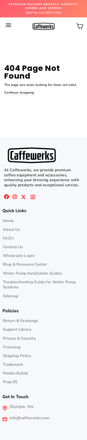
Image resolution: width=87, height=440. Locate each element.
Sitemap (10, 296)
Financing (12, 347)
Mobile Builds (15, 373)
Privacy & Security (19, 338)
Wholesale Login (19, 255)
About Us (11, 229)
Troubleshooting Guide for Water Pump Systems (39, 284)
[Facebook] (6, 197)
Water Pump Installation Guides (32, 273)
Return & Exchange (20, 320)
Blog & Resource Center (25, 264)
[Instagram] (15, 197)
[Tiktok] (33, 197)
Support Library (17, 329)
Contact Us (13, 247)
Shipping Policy (17, 355)
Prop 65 (10, 382)
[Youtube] (23, 197)
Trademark (13, 364)
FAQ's (8, 238)
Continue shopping (19, 92)
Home (8, 221)
